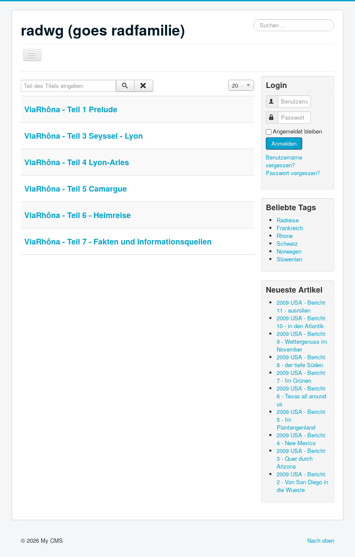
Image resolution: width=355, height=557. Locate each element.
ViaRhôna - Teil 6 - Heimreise (77, 215)
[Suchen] (125, 86)
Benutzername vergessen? (284, 161)
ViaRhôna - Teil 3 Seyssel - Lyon (83, 135)
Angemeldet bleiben (297, 131)
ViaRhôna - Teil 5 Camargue (75, 188)
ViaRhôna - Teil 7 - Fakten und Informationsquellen (118, 241)
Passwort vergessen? (293, 173)
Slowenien (289, 259)
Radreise (288, 220)
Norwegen (289, 251)
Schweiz (287, 243)
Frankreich (290, 228)
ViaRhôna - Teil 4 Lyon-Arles (76, 162)
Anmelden (284, 143)
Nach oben (320, 540)
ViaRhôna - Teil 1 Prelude (70, 109)
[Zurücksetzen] (143, 86)
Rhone (285, 235)
